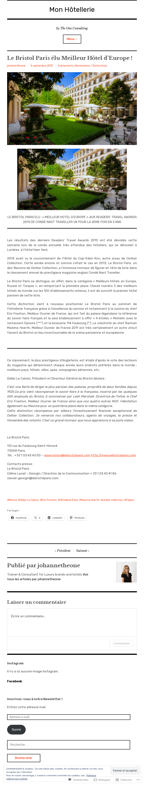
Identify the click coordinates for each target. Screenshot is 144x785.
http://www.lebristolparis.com (113, 455)
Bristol (13, 500)
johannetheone (16, 65)
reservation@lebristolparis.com (67, 455)
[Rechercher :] (68, 744)
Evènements (66, 65)
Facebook (14, 681)
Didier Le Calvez (29, 500)
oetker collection (112, 500)
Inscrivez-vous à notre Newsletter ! (34, 699)
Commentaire (121, 643)
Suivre (16, 729)
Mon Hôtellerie (72, 9)
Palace (130, 500)
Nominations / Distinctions (91, 65)
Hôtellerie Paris (69, 500)
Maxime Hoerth (90, 500)
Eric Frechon (49, 500)
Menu (71, 39)
